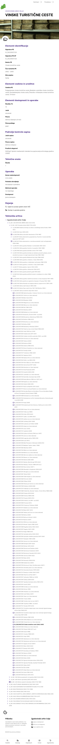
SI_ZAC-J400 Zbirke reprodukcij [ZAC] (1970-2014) (24, 679)
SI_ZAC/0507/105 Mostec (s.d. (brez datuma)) (26, 457)
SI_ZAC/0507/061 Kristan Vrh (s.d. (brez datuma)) (27, 409)
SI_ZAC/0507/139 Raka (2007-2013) (23, 510)
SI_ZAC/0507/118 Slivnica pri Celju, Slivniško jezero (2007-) (29, 565)
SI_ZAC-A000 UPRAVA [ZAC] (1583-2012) (19, 691)
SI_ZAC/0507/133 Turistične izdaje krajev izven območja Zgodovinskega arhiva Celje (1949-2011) (32, 609)
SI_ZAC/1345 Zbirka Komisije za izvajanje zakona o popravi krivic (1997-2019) (32, 283)
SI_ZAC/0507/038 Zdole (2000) (22, 658)
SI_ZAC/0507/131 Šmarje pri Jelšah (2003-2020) (26, 572)
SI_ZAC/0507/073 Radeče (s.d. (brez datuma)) (26, 507)
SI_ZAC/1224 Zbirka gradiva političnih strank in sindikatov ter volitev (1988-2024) (32, 275)
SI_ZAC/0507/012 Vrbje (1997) (22, 636)
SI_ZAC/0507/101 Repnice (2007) (22, 519)
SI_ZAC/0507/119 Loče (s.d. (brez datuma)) (25, 435)
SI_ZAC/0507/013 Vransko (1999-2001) (24, 634)
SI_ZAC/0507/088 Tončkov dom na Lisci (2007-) (26, 601)
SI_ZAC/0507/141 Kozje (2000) (22, 402)
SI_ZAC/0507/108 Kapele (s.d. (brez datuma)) (25, 381)
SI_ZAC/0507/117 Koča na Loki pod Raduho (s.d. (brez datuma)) (30, 389)
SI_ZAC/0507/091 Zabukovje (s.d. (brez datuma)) (26, 639)
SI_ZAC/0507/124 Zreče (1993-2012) (23, 672)
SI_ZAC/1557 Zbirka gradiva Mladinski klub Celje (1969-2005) (28, 257)
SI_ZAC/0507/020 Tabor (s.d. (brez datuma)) (25, 596)
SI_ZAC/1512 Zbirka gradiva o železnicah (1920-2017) (26, 269)
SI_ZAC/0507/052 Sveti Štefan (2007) (24, 594)
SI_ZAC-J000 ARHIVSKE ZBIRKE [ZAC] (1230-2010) (22, 222)
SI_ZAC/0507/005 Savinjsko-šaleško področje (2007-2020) (29, 536)
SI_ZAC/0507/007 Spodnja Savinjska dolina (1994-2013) (28, 582)
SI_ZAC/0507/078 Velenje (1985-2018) (24, 617)
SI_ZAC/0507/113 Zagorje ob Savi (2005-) (25, 643)
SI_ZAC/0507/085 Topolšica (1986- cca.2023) (26, 603)
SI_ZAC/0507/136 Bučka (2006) (22, 324)
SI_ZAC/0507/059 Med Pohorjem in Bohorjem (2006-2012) (29, 443)
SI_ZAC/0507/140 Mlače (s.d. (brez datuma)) (25, 450)
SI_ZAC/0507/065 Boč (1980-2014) (23, 307)
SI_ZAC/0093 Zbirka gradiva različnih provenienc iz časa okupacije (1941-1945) (33, 278)
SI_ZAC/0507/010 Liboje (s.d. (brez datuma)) (25, 426)
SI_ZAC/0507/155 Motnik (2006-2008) (24, 459)
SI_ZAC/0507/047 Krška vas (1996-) (23, 412)
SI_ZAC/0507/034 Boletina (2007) (23, 309)
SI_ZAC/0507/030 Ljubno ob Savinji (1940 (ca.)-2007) (28, 433)
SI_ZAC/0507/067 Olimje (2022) (22, 474)
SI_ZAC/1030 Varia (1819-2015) (20, 232)
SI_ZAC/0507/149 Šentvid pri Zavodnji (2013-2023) (27, 553)
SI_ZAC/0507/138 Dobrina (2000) (22, 343)
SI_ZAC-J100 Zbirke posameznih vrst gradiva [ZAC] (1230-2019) (27, 677)
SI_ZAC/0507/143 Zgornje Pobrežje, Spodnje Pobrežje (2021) (30, 662)
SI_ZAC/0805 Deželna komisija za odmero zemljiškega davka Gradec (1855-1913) (32, 228)
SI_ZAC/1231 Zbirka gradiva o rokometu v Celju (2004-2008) (28, 264)
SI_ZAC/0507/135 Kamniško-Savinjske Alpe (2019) (27, 377)
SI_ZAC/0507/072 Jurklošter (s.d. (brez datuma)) (26, 374)
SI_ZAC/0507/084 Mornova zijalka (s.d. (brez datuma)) (28, 455)
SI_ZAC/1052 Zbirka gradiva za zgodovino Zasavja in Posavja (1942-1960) (31, 281)
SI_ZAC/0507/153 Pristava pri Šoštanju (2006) (26, 505)
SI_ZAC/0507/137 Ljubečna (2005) (23, 431)
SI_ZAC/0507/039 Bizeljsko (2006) (23, 300)
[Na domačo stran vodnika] (14, 6)
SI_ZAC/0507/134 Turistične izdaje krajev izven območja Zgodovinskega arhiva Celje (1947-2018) (32, 614)
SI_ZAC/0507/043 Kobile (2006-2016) (23, 384)
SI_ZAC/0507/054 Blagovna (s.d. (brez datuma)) (26, 302)
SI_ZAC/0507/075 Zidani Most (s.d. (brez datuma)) (27, 670)
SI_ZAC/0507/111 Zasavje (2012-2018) (24, 648)
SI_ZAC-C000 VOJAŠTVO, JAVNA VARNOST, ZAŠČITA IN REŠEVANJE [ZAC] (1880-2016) (31, 694)
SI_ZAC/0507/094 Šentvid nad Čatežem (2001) (26, 548)
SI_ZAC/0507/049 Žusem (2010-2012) (24, 674)
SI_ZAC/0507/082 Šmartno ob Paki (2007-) (25, 574)
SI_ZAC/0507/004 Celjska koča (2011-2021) (25, 333)
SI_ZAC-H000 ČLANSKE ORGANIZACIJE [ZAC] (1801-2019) (23, 684)
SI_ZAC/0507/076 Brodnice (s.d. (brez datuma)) (26, 321)
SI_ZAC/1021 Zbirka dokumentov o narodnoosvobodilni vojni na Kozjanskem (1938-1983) (32, 242)
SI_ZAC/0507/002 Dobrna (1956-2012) (24, 345)
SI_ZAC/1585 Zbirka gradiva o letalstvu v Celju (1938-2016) (28, 259)
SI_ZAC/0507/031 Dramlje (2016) (22, 350)
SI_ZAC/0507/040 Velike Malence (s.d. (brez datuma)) (28, 619)
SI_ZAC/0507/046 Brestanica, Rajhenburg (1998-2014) (28, 317)
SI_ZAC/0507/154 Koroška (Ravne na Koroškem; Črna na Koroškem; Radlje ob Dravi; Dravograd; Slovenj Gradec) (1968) (33, 392)
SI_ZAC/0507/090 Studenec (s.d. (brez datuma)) (26, 591)
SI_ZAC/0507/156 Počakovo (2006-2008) (24, 486)
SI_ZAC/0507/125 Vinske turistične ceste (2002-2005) (29, 624)
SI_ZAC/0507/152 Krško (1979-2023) (23, 414)
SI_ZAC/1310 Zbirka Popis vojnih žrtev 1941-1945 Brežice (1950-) (29, 288)
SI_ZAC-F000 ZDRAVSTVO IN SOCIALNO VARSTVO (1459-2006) (25, 701)
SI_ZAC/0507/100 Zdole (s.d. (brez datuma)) (25, 655)
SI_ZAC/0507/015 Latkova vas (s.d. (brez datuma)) (27, 419)
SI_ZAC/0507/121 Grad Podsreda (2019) (24, 369)
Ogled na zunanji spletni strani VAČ (19, 207)
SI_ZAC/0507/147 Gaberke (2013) (23, 355)
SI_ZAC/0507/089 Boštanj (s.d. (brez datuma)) (26, 312)
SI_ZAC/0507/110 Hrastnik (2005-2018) (24, 372)
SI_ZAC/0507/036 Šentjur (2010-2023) (24, 546)
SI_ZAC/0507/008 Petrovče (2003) (23, 479)
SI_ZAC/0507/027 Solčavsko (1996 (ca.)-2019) (26, 577)
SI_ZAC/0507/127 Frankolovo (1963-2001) (25, 353)
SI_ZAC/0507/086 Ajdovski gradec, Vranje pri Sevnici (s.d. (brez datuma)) (33, 293)
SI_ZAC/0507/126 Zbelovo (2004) (22, 653)
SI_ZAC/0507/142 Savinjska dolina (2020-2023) (26, 534)
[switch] (37, 2)
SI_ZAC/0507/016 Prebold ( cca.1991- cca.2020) (26, 500)
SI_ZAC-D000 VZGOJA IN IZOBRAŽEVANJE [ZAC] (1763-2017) (24, 696)
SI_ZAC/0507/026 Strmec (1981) (22, 589)
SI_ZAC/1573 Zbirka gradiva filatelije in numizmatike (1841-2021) (29, 245)
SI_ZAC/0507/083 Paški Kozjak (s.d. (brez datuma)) (27, 476)
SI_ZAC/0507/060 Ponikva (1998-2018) (24, 495)
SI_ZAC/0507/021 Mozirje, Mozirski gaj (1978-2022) (27, 462)
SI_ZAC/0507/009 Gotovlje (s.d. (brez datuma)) (26, 367)
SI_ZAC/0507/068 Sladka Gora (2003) (24, 562)
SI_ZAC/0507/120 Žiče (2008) (21, 667)
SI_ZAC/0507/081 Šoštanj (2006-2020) (24, 579)
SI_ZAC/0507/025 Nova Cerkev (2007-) (24, 467)
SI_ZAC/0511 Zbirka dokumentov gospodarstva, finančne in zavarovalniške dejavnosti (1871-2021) (32, 238)
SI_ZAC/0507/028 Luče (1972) (22, 440)
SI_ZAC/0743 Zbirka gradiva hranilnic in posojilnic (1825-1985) (29, 248)
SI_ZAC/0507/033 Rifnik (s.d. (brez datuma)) (25, 522)
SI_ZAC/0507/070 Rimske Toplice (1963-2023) (26, 524)
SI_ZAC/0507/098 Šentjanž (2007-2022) (24, 543)
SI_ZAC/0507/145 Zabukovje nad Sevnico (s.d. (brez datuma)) (30, 641)
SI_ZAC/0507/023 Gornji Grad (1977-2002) (25, 365)
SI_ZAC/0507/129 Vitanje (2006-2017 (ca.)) (25, 629)
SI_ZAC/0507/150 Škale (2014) (22, 558)
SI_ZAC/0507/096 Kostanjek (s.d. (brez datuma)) (26, 395)
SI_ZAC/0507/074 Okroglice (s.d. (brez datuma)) (26, 471)
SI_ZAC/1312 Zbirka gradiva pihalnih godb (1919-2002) (26, 271)
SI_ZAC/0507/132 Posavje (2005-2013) (24, 498)
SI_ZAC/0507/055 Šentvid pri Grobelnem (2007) (26, 550)
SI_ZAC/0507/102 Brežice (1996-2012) (24, 319)
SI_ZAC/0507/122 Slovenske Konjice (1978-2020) (26, 570)
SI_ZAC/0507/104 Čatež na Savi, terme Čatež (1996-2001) (29, 329)
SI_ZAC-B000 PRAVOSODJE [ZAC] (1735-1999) (21, 689)
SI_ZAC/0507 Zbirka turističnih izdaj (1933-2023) (25, 290)
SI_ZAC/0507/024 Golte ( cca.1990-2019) (24, 360)
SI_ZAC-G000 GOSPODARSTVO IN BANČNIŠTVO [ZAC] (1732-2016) (26, 686)
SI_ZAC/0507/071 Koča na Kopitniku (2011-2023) (26, 386)
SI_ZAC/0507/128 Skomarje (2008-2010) (24, 560)
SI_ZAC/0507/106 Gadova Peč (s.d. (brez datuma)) (27, 357)
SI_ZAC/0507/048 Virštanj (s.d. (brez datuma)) (26, 627)
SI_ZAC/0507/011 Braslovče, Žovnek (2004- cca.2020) (28, 314)
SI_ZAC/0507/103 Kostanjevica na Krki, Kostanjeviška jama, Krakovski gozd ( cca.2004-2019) (33, 399)
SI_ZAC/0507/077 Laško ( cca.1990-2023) (25, 416)
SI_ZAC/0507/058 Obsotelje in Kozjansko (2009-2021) (28, 469)
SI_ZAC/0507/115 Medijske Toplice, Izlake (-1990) (27, 445)
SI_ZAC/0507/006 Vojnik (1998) (22, 631)
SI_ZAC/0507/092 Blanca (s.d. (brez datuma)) (25, 305)
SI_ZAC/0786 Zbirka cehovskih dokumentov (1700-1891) (27, 234)
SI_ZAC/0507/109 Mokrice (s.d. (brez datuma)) (26, 452)
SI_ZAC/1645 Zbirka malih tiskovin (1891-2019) (24, 286)
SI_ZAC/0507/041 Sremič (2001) (22, 584)
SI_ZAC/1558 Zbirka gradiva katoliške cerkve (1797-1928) (27, 250)
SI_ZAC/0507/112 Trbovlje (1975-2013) (24, 606)
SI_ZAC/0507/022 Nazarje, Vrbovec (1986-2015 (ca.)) (27, 464)
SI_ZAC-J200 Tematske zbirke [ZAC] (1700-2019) (23, 225)
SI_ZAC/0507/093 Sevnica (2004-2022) (24, 555)
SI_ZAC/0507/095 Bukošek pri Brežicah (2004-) (26, 326)
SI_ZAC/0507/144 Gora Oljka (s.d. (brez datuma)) (26, 362)
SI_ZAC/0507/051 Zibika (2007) (22, 665)
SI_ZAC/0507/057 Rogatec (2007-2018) (24, 529)
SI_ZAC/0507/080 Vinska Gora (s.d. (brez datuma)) (27, 622)
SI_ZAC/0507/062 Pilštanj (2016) (22, 481)
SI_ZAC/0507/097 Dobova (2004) (22, 341)
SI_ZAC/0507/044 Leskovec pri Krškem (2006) (26, 423)
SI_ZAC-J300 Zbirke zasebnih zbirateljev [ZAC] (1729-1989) (26, 682)
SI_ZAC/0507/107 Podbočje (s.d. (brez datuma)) (26, 488)
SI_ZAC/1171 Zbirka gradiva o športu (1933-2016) (25, 267)
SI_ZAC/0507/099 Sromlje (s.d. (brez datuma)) (26, 586)
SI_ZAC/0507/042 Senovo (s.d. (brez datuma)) (26, 541)
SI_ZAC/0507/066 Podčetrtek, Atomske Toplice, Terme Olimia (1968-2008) (33, 491)
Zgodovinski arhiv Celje (16, 220)
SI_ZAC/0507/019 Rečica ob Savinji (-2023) (25, 517)
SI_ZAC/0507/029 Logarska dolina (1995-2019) (26, 438)
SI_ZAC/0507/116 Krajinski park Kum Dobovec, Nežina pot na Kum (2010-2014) (33, 406)
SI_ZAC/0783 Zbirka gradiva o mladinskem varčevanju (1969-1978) (30, 262)
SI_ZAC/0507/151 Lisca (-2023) (22, 428)
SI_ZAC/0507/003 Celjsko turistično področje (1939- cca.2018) (30, 336)
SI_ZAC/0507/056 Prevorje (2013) (23, 503)
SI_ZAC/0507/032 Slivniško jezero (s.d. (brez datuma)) (28, 567)
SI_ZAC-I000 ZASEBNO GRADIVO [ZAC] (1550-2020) (22, 698)
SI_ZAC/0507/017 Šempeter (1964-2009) (24, 538)
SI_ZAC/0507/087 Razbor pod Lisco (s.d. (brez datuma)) (28, 512)
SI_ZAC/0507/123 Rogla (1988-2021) (23, 531)
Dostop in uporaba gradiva (16, 210)
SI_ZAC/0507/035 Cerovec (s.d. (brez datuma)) (26, 338)
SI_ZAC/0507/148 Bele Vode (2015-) (23, 298)
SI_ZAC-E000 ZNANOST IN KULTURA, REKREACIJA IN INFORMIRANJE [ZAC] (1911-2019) (30, 704)
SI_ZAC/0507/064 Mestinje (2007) (23, 447)
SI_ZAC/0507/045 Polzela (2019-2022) (24, 493)
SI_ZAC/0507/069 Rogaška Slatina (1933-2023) (26, 527)
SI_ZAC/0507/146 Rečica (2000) (22, 515)
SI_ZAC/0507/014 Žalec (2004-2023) (23, 646)
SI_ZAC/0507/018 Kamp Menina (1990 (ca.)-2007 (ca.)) (28, 379)
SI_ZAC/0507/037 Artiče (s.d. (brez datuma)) (25, 295)
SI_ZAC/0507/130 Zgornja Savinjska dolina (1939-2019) (28, 660)
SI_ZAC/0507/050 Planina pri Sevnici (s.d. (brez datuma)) (29, 483)
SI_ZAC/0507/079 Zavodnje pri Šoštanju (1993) (26, 651)
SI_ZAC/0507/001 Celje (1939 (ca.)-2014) (24, 331)
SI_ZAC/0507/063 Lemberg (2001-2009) (24, 421)
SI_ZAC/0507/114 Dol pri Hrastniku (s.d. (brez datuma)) (28, 348)
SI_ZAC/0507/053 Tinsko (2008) (22, 598)
